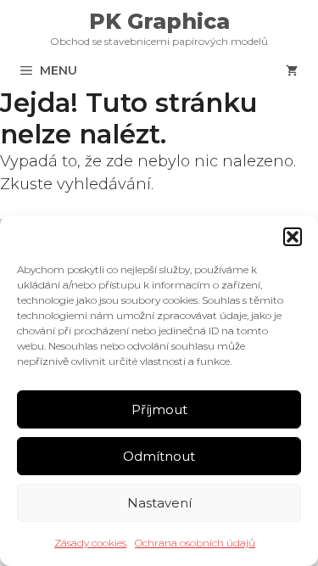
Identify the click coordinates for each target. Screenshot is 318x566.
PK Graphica (159, 21)
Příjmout (159, 409)
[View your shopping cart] (292, 70)
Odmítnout (159, 456)
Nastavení (159, 503)
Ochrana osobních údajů (195, 542)
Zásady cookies (90, 542)
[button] (292, 236)
